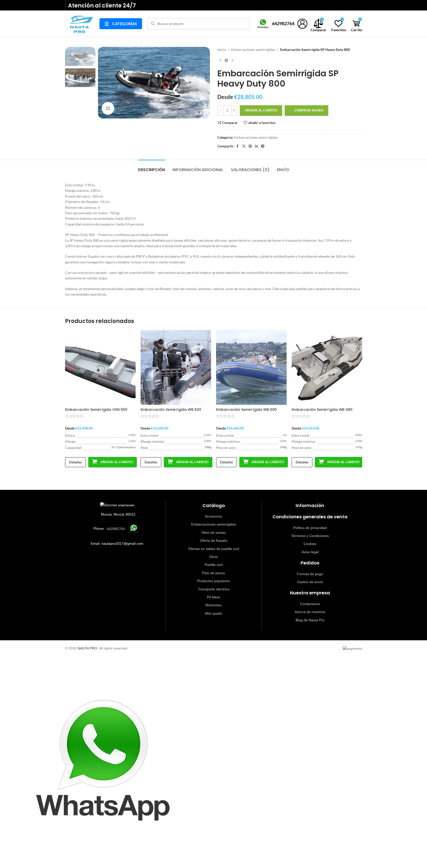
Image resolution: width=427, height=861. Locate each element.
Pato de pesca (213, 573)
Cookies (310, 544)
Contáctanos (310, 604)
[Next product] (232, 60)
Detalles (75, 462)
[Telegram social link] (262, 146)
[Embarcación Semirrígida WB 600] (251, 367)
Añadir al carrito (261, 110)
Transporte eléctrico (213, 589)
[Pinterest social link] (250, 146)
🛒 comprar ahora (306, 110)
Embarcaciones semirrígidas (253, 49)
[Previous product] (220, 60)
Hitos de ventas (213, 533)
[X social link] (244, 146)
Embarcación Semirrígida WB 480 (322, 409)
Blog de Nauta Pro (310, 620)
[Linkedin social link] (256, 146)
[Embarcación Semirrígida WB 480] (327, 367)
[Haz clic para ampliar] (108, 108)
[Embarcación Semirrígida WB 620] (176, 367)
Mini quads (213, 613)
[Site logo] (79, 23)
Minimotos (213, 605)
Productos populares (213, 581)
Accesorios (213, 516)
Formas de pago (310, 574)
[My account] (302, 24)
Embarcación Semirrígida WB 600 (246, 409)
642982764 (283, 23)
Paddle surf (214, 565)
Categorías (120, 24)
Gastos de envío (310, 582)
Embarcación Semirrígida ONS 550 (96, 409)
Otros (213, 557)
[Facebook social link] (238, 146)
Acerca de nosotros (310, 612)
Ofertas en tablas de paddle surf (213, 549)
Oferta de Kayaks (213, 540)
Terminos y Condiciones (310, 536)
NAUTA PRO (87, 648)
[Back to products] (226, 60)
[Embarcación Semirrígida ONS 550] (100, 367)
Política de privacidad (310, 528)
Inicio (221, 49)
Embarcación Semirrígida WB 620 (171, 409)
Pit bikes (213, 597)
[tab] (151, 167)
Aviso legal (310, 552)
